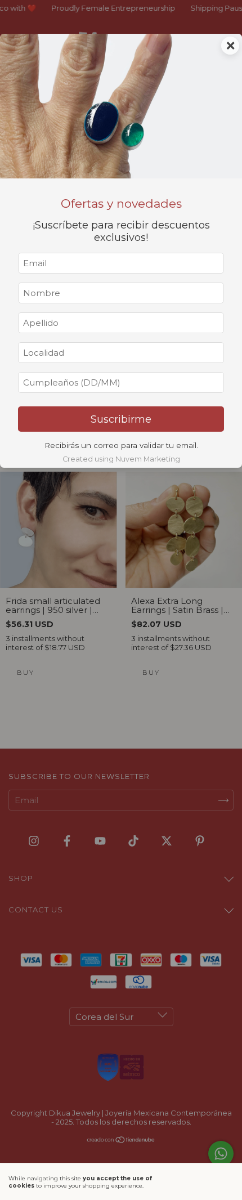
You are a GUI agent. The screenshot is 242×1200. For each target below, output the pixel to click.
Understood (198, 1181)
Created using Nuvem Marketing (121, 459)
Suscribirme (121, 419)
